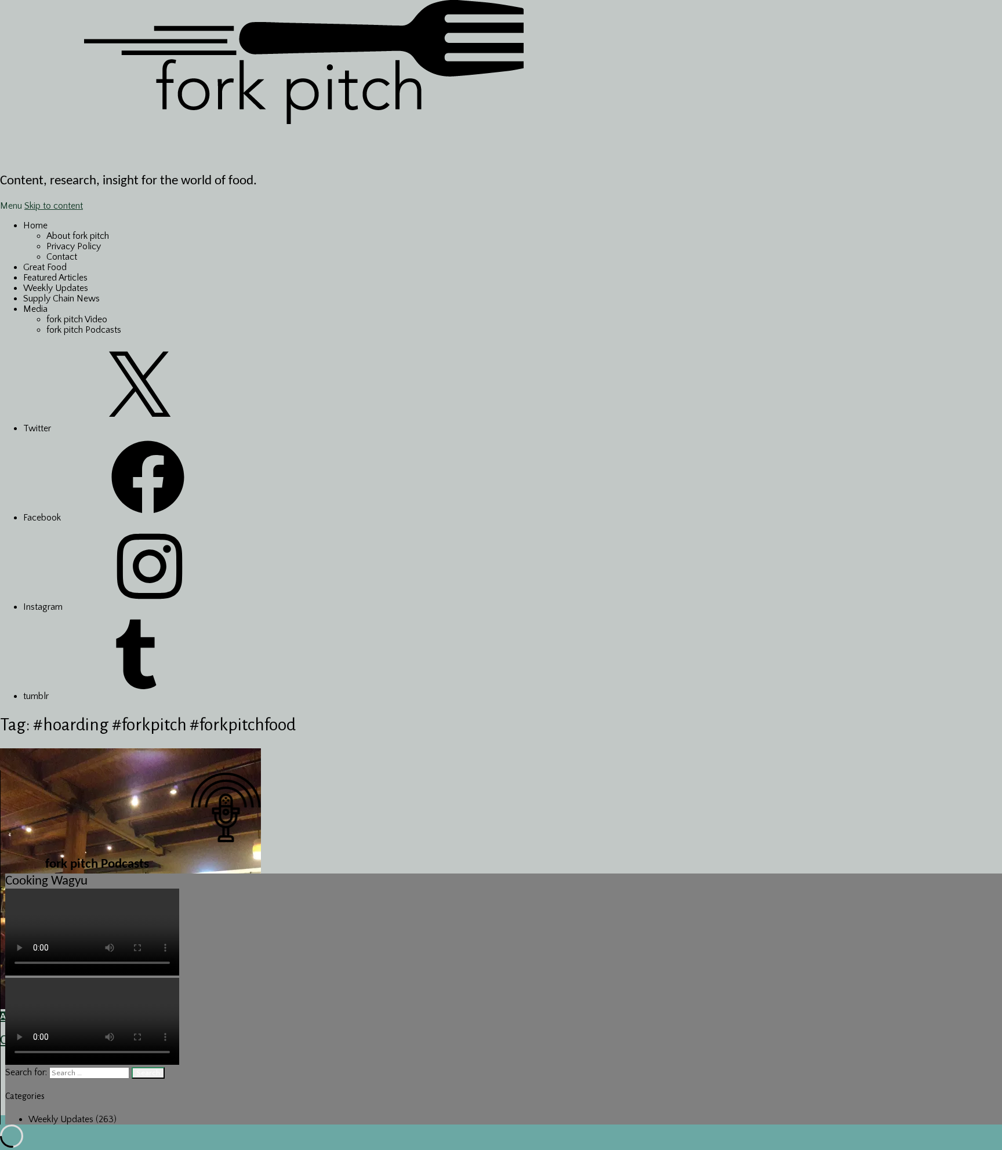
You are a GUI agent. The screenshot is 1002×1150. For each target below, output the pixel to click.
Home (35, 225)
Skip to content (53, 206)
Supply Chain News (61, 298)
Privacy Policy (73, 246)
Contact (61, 257)
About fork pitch (77, 236)
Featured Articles (55, 277)
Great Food (45, 267)
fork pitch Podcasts (83, 330)
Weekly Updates (55, 288)
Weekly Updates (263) (72, 1119)
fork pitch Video (76, 319)
